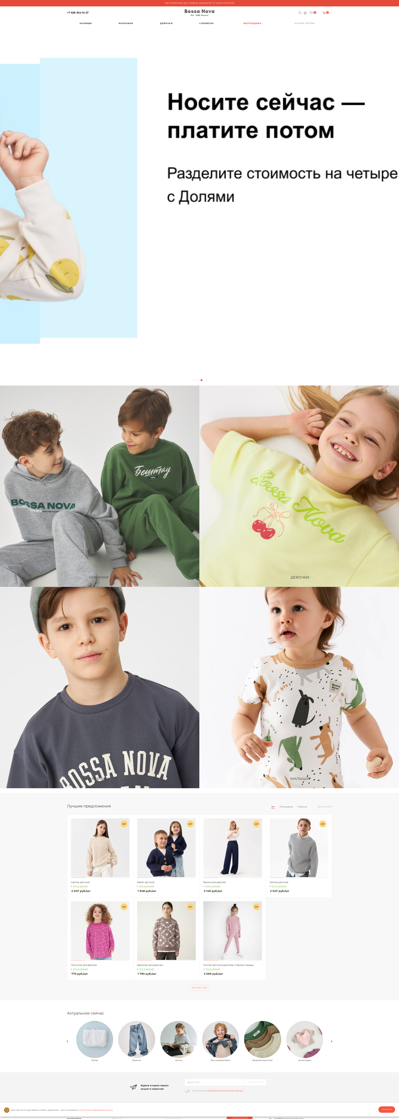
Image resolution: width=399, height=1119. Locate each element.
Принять (387, 1109)
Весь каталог (325, 807)
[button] (193, 380)
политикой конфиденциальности (96, 1110)
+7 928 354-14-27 (78, 12)
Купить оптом (240, 1118)
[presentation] (67, 1041)
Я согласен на (217, 1090)
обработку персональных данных (225, 1090)
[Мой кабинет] (305, 13)
